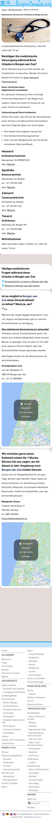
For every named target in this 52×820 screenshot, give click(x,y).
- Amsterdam (33, 748)
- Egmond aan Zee (36, 729)
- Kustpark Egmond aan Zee (13, 721)
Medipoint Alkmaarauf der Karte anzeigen (26, 550)
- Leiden (31, 762)
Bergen (5, 669)
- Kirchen (6, 766)
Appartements (9, 685)
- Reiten (31, 664)
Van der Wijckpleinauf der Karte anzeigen (26, 410)
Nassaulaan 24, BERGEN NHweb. (16, 162)
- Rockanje (32, 790)
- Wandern (32, 661)
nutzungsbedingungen (24, 814)
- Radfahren (33, 657)
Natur (4, 786)
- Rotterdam (33, 786)
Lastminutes (8, 743)
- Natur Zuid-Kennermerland (35, 743)
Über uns (31, 799)
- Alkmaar (32, 726)
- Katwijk (31, 776)
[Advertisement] (26, 259)
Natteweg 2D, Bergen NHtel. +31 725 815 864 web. (14, 229)
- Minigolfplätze (9, 780)
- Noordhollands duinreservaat (35, 734)
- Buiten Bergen (9, 702)
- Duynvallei (8, 713)
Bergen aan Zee (12, 469)
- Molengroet (8, 726)
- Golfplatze (33, 668)
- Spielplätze (8, 776)
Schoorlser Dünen (11, 673)
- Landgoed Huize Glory (13, 692)
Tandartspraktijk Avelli (13, 197)
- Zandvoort (33, 755)
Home (4, 650)
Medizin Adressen (36, 697)
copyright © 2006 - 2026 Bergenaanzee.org (25, 817)
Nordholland (33, 713)
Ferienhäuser (8, 699)
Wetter (5, 676)
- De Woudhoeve (10, 706)
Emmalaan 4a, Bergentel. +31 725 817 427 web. (13, 206)
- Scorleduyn (8, 733)
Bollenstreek (33, 766)
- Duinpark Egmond (11, 709)
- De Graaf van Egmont (13, 688)
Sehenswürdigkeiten (12, 755)
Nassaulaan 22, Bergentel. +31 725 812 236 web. (13, 183)
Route (30, 690)
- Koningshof (8, 716)
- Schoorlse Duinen (11, 729)
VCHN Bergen (8, 220)
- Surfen (31, 671)
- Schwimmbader (35, 654)
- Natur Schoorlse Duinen (36, 717)
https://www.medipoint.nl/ (14, 518)
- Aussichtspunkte (11, 769)
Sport (30, 650)
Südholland (33, 759)
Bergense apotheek (11, 174)
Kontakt (31, 807)
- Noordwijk (33, 773)
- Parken (31, 694)
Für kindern (7, 666)
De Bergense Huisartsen (14, 155)
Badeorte (6, 659)
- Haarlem (32, 752)
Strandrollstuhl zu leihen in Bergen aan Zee (26, 281)
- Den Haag (33, 783)
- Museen (6, 759)
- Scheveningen (35, 780)
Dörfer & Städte (9, 783)
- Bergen (31, 722)
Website (11, 164)
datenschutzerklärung (41, 814)
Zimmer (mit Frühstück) (13, 740)
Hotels (5, 736)
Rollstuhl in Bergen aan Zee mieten (22, 285)
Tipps (4, 662)
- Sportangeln (34, 675)
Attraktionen (8, 773)
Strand (25, 315)
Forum (30, 701)
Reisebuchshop (35, 704)
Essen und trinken (36, 678)
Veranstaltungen (35, 682)
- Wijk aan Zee (34, 739)
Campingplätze (9, 695)
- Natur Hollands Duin (38, 769)
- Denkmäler (8, 762)
